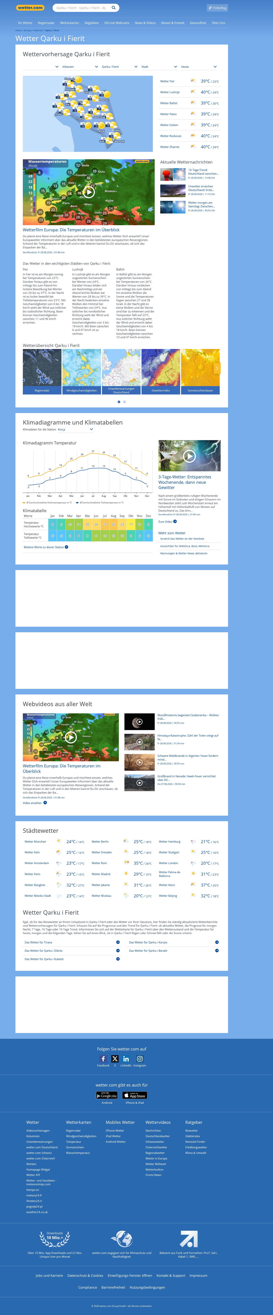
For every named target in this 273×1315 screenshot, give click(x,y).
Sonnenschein (75, 1147)
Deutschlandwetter (158, 1136)
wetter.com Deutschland (42, 1147)
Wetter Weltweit (156, 1164)
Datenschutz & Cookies (85, 1275)
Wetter (32, 1122)
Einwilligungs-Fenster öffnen (130, 1275)
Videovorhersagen (38, 1130)
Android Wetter (116, 1141)
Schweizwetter (155, 1141)
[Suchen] (113, 8)
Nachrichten (153, 1130)
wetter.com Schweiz (39, 1153)
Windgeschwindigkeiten (81, 1136)
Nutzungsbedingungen (147, 1287)
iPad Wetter (113, 1136)
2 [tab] (124, 402)
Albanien (38, 30)
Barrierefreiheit (113, 1287)
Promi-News (153, 1175)
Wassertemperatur (78, 1153)
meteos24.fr (34, 1195)
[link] (25, 23)
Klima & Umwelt (195, 1153)
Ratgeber (193, 1122)
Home (18, 30)
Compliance (87, 1287)
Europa (28, 30)
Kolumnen (33, 1136)
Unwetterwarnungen (39, 1141)
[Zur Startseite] (30, 7)
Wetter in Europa (156, 1158)
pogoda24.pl (34, 1206)
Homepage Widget (38, 1169)
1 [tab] (119, 402)
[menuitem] (25, 22)
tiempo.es (32, 1190)
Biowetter (191, 1130)
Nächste (217, 368)
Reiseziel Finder (195, 1141)
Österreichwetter (156, 1147)
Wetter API (33, 1175)
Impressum (198, 1275)
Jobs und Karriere (49, 1275)
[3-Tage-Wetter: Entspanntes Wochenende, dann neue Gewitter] (189, 455)
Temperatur (73, 1141)
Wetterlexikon (154, 1169)
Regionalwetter (155, 1153)
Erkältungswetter (196, 1147)
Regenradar (73, 1130)
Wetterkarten (78, 1122)
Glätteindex (192, 1136)
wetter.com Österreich (40, 1158)
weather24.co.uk (37, 1212)
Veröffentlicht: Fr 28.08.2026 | (179, 514)
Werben (31, 1164)
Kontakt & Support (171, 1275)
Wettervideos (158, 1122)
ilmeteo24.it (34, 1201)
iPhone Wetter (115, 1130)
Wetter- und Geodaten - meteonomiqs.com (41, 1182)
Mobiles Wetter (120, 1122)
